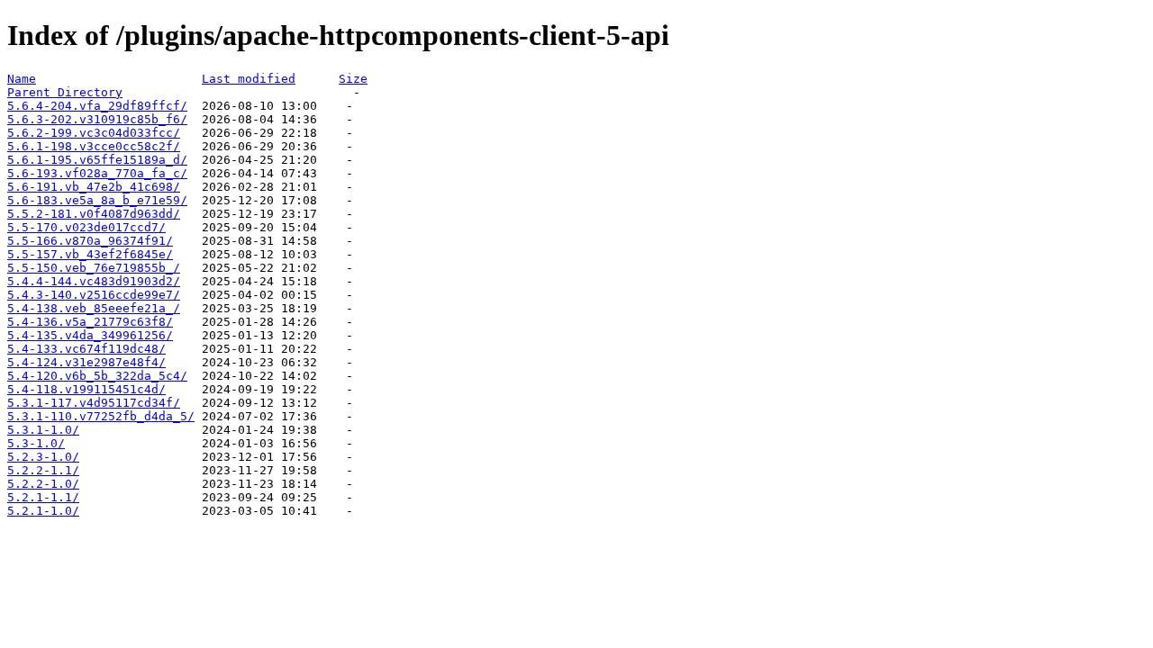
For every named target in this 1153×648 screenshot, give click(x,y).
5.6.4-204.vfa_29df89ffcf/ (97, 105)
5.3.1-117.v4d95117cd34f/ (93, 403)
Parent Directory (65, 92)
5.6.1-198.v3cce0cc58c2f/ (93, 146)
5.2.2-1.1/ (43, 470)
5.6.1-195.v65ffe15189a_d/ (97, 159)
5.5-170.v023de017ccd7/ (86, 227)
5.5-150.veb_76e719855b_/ (93, 267)
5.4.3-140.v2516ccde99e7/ (93, 295)
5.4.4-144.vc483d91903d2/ (93, 281)
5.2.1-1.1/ (43, 497)
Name (21, 79)
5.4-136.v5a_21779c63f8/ (90, 321)
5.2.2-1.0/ (43, 483)
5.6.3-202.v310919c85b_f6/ (97, 119)
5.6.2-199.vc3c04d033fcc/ (93, 133)
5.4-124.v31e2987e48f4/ (86, 362)
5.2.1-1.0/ (43, 511)
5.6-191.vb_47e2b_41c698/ (93, 187)
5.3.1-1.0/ (43, 429)
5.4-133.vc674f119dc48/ (86, 349)
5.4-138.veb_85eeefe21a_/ (93, 308)
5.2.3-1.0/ (43, 457)
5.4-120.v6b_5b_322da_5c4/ (97, 375)
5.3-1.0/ (36, 443)
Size (353, 79)
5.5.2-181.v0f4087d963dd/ (93, 213)
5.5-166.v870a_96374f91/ (90, 241)
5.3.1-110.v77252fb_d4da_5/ (101, 416)
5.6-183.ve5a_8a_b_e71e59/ (97, 200)
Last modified (248, 79)
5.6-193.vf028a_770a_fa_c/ (97, 173)
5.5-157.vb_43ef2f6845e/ (90, 254)
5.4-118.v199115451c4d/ (86, 389)
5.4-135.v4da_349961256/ (90, 335)
